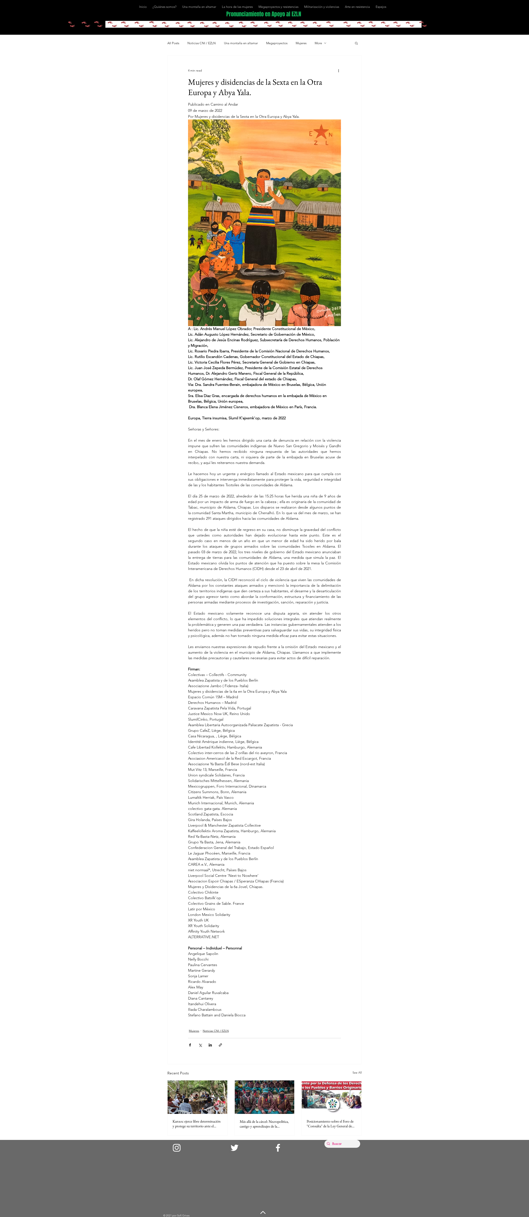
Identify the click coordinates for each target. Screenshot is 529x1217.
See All (357, 1072)
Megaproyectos (276, 43)
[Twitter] (234, 1148)
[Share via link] (220, 1045)
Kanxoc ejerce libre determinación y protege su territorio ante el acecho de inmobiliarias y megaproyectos (197, 1123)
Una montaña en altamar (241, 43)
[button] (356, 43)
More (318, 43)
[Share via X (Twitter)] (200, 1045)
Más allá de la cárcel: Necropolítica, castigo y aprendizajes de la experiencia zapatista (264, 1124)
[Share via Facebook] (190, 1045)
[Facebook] (278, 1148)
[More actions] (338, 70)
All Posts (173, 43)
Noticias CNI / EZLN (201, 43)
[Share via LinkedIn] (210, 1045)
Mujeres (301, 43)
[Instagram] (177, 1148)
